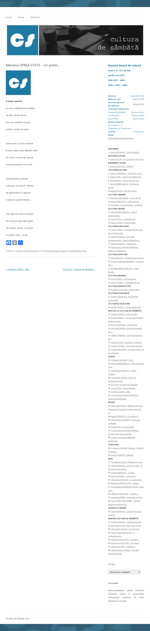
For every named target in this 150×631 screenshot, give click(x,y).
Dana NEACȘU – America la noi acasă (127, 258)
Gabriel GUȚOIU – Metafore (123, 546)
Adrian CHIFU (138, 104)
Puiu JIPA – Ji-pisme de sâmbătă (79, 269)
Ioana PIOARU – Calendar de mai (125, 282)
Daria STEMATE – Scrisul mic (123, 476)
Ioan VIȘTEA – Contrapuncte (123, 219)
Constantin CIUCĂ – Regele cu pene (126, 462)
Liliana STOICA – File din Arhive (123, 191)
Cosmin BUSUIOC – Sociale (122, 472)
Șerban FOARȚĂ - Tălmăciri (122, 455)
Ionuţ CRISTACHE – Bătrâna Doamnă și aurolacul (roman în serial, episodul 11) (125, 409)
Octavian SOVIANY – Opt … (122, 360)
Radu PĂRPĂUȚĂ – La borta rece (125, 201)
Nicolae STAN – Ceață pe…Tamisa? (126, 342)
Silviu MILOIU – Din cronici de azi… (125, 180)
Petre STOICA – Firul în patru (123, 222)
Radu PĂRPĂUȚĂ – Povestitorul (124, 416)
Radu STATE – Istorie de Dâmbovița (125, 177)
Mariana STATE (31, 251)
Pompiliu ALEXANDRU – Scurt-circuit (125, 198)
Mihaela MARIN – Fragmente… (124, 244)
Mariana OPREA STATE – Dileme (125, 483)
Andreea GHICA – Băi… (18, 269)
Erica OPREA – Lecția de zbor (123, 279)
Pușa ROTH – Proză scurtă (122, 427)
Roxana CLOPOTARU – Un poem (125, 543)
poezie (63, 251)
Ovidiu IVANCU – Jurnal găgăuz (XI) (126, 307)
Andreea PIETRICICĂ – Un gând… (125, 539)
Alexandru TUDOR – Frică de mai (125, 529)
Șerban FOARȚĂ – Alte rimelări (124, 314)
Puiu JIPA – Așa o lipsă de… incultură (126, 205)
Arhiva (21, 17)
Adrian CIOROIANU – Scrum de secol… (126, 173)
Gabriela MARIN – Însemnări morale (126, 497)
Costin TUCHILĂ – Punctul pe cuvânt (126, 346)
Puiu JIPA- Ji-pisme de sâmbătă (124, 384)
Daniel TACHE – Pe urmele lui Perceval (127, 159)
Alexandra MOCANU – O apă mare (126, 479)
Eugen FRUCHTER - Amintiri (121, 166)
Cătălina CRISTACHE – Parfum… (124, 494)
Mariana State (53, 251)
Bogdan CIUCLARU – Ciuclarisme (125, 289)
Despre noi (35, 17)
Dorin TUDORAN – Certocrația (124, 324)
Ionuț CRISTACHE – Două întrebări (124, 152)
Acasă (8, 17)
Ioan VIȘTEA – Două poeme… (123, 388)
